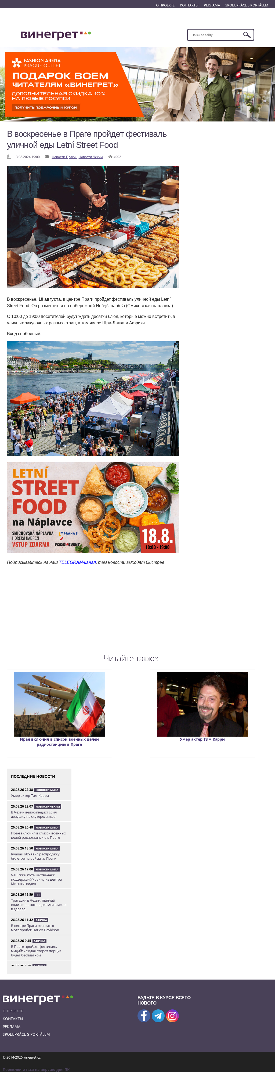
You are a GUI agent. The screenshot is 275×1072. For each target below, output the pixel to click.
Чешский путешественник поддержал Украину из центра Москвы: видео (36, 879)
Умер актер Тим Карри (202, 739)
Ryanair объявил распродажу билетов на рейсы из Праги (35, 856)
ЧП (37, 895)
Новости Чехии (91, 157)
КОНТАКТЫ (189, 5)
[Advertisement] (93, 613)
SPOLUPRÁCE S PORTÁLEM (246, 5)
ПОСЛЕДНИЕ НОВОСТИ (33, 776)
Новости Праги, (64, 157)
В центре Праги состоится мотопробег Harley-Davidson (35, 927)
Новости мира (47, 790)
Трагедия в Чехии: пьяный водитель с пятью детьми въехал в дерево (38, 904)
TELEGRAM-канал (77, 562)
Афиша (41, 920)
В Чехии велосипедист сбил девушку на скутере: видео (34, 814)
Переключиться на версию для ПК (36, 1069)
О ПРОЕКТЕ (165, 5)
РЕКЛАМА (212, 5)
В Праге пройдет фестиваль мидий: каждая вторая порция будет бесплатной (36, 951)
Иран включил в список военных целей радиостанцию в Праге (59, 742)
